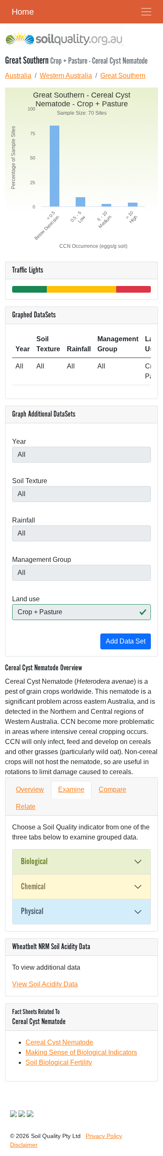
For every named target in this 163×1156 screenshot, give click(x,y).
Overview (30, 789)
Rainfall (23, 520)
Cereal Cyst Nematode (59, 1042)
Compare (112, 789)
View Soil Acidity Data (45, 984)
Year (19, 441)
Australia (18, 75)
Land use (26, 598)
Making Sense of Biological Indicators (81, 1052)
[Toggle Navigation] (146, 11)
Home (23, 11)
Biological (34, 861)
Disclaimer (24, 1144)
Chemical (33, 886)
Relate (26, 806)
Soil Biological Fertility (58, 1062)
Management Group (41, 559)
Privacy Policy (104, 1136)
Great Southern (122, 75)
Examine (71, 789)
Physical (32, 911)
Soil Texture (29, 480)
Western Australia (66, 75)
